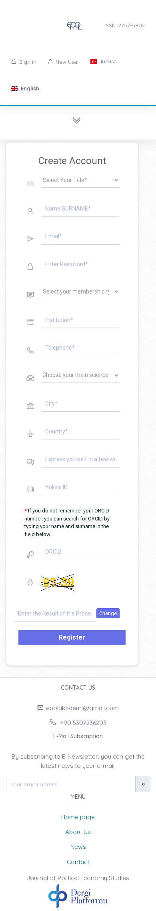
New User (66, 62)
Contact (78, 862)
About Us (78, 832)
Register (72, 637)
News (78, 846)
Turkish (107, 61)
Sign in (27, 62)
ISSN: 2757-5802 (124, 25)
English (29, 88)
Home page (78, 817)
